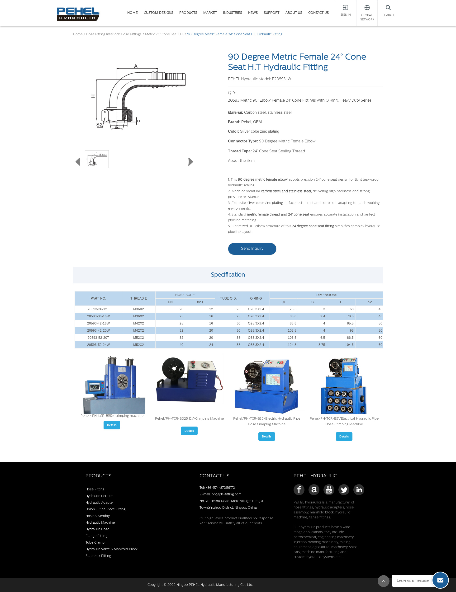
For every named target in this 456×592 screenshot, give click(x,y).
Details (112, 425)
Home (78, 34)
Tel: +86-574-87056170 (217, 488)
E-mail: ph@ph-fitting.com (221, 494)
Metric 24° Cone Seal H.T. (164, 34)
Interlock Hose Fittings (124, 34)
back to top (384, 581)
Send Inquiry (252, 249)
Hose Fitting (96, 34)
